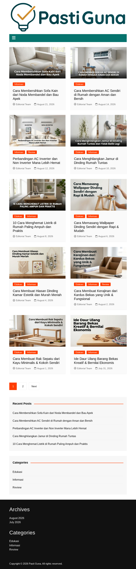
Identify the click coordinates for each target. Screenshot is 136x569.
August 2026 (16, 518)
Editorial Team (23, 104)
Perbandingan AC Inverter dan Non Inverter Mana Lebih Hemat (49, 428)
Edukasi (79, 84)
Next (34, 386)
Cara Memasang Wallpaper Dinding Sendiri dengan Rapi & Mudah (96, 227)
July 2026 (15, 522)
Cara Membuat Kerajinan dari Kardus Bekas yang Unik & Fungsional (95, 295)
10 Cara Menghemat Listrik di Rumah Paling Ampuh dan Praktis (34, 227)
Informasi (18, 84)
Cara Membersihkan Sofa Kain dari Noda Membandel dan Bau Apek (36, 94)
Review (31, 152)
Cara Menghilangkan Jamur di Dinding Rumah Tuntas (44, 436)
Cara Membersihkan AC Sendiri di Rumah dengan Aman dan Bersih (97, 94)
